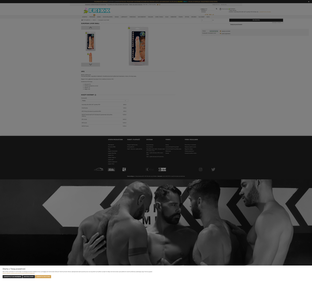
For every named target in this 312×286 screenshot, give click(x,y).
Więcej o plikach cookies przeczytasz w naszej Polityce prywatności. (19, 273)
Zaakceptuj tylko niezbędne (12, 276)
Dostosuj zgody (29, 276)
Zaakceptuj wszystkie (43, 276)
